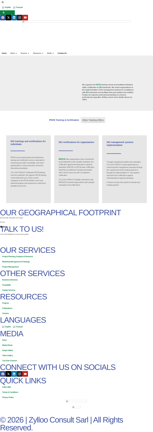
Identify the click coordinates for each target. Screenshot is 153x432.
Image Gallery (7, 350)
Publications (7, 308)
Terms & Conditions (10, 392)
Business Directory (10, 280)
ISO (100, 87)
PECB (98, 85)
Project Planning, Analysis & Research (17, 256)
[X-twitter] (8, 17)
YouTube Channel (9, 361)
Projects (5, 303)
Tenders (5, 313)
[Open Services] (28, 53)
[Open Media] (53, 53)
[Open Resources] (42, 53)
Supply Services (8, 290)
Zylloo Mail (6, 387)
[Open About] (16, 53)
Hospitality (6, 285)
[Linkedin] (14, 17)
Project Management (10, 267)
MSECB (62, 159)
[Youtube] (25, 17)
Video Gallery (7, 355)
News (4, 340)
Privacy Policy (8, 397)
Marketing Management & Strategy (16, 262)
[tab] (64, 120)
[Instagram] (19, 17)
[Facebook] (3, 17)
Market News (7, 345)
